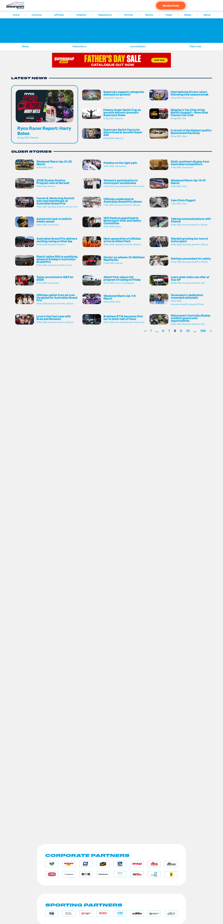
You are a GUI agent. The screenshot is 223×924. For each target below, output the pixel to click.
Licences (37, 15)
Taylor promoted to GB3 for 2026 (54, 278)
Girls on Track (138, 186)
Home (16, 15)
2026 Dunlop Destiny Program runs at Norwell (52, 182)
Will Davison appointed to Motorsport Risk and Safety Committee (122, 220)
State (184, 136)
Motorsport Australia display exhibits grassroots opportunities (190, 318)
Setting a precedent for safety (191, 258)
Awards (193, 304)
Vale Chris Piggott (183, 200)
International (187, 98)
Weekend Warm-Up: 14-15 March (188, 182)
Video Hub (195, 46)
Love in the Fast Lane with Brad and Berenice (53, 317)
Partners (35, 138)
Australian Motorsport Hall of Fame (129, 322)
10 (188, 331)
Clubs (169, 15)
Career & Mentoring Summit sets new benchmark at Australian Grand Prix (55, 200)
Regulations (105, 15)
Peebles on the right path (120, 162)
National (51, 186)
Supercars (119, 98)
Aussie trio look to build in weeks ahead (54, 220)
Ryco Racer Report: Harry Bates (44, 130)
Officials (59, 15)
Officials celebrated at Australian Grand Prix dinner (123, 200)
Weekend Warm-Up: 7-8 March (120, 297)
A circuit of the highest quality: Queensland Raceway (191, 131)
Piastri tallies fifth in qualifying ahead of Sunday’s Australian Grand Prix (56, 259)
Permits (128, 15)
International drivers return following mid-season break (190, 93)
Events (149, 15)
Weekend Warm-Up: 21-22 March (54, 163)
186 (203, 331)
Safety (118, 227)
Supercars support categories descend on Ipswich (123, 93)
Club (184, 118)
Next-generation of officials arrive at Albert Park (122, 240)
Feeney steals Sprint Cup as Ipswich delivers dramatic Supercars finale (122, 112)
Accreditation (138, 46)
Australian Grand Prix (123, 186)
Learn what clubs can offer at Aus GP (190, 278)
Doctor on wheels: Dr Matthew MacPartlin (124, 258)
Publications (79, 46)
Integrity (81, 15)
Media (187, 15)
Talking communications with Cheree (191, 220)
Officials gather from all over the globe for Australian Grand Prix (56, 297)
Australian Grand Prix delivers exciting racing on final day (56, 240)
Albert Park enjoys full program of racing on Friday (122, 278)
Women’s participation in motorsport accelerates (121, 182)
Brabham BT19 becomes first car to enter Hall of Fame (123, 317)
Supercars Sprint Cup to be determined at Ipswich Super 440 (122, 132)
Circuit (69, 265)
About (207, 15)
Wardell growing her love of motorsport (189, 240)
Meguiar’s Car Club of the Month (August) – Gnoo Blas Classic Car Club (189, 112)
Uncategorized (128, 283)
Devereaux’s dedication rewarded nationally (187, 296)
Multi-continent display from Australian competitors (190, 163)
